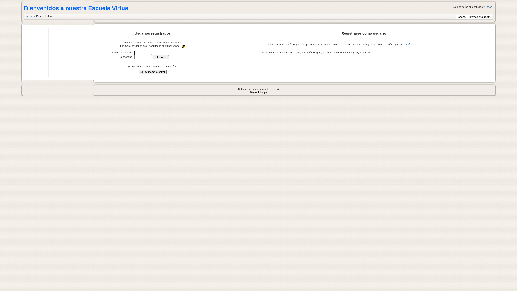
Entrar (488, 7)
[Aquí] (407, 44)
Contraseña (125, 57)
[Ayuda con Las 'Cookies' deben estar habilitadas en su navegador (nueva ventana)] (183, 46)
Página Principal (258, 92)
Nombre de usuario (121, 52)
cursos (29, 16)
